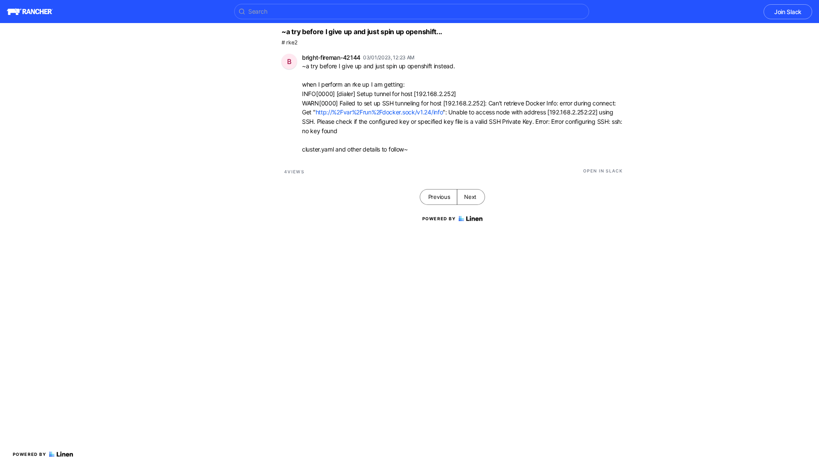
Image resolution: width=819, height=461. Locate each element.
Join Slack (788, 11)
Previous (439, 196)
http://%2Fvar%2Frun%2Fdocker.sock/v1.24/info (379, 112)
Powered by (29, 454)
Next (470, 196)
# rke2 (289, 42)
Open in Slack (603, 170)
